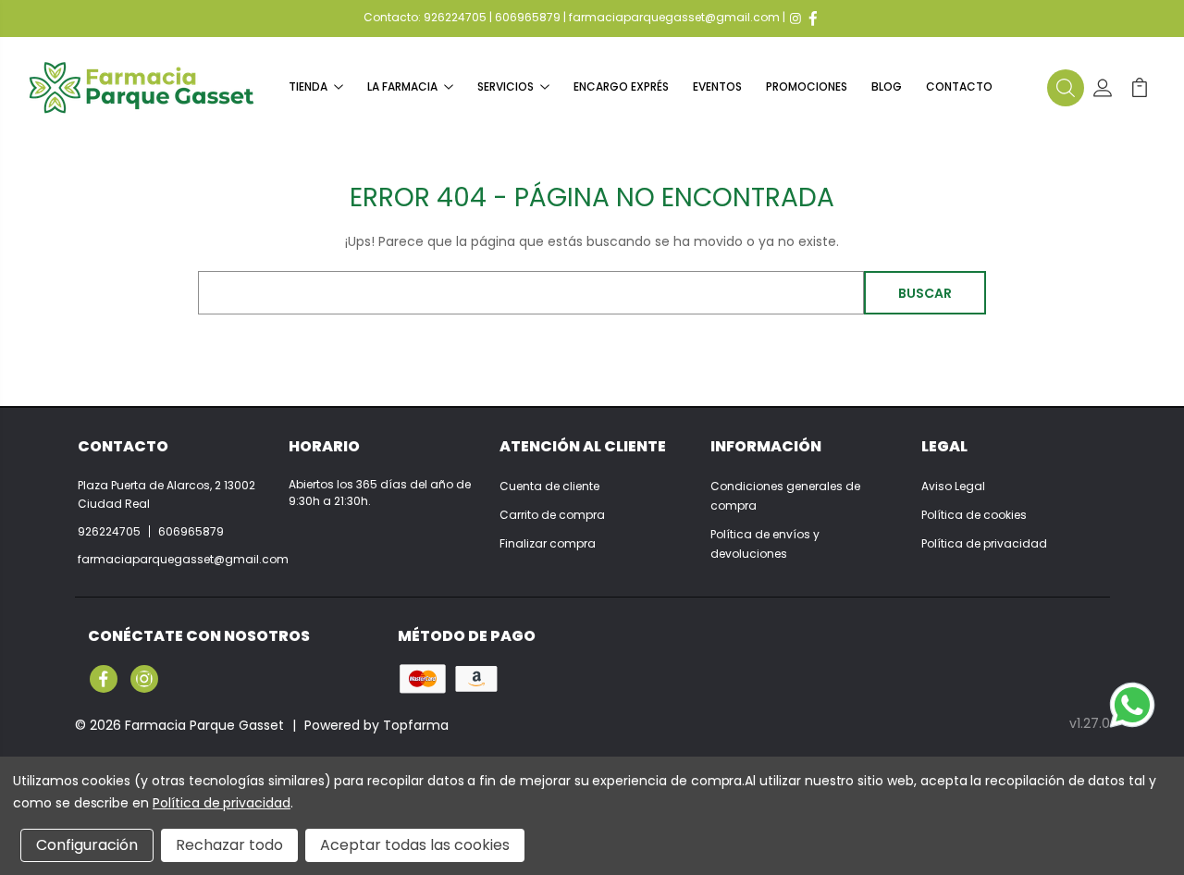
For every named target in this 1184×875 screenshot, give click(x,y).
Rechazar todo (229, 845)
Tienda (308, 86)
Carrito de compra (552, 515)
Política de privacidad (984, 543)
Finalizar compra (548, 543)
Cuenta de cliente (549, 486)
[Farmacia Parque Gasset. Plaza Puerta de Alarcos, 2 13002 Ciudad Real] (141, 87)
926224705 (455, 17)
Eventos (717, 86)
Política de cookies (974, 515)
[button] (1065, 87)
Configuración (87, 845)
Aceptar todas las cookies (415, 845)
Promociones (806, 86)
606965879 (528, 17)
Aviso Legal (953, 486)
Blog (886, 86)
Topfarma (416, 725)
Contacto (959, 86)
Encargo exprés (621, 86)
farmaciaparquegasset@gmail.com (674, 17)
